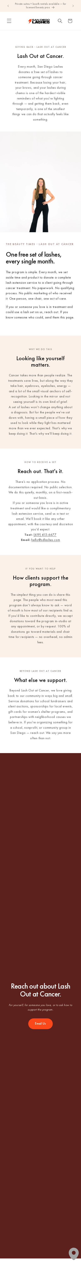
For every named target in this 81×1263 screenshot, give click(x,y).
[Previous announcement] (8, 5)
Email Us (40, 1023)
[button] (9, 21)
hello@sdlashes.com (45, 540)
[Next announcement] (73, 5)
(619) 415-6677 (45, 534)
